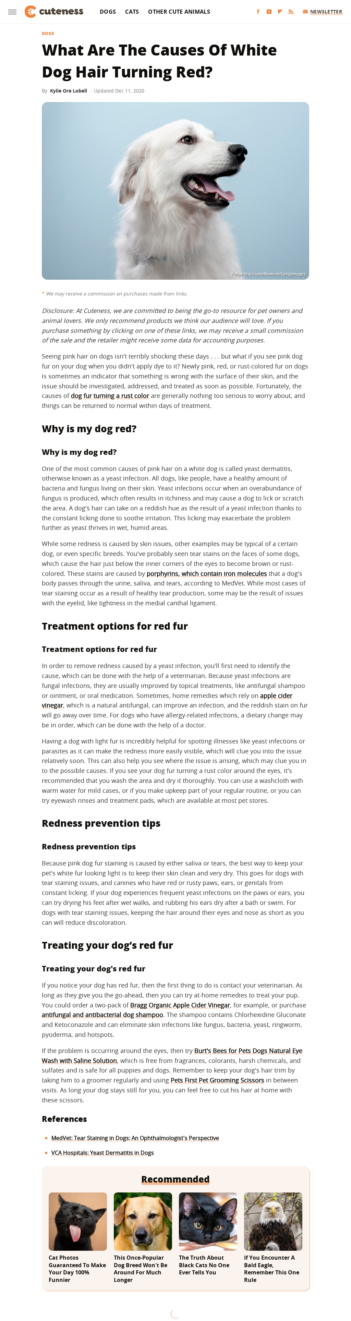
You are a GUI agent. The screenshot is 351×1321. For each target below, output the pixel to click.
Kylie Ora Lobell (68, 90)
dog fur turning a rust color (110, 395)
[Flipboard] (280, 12)
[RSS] (291, 12)
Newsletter (326, 11)
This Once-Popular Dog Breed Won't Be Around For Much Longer (140, 1269)
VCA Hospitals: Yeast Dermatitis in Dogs (102, 1152)
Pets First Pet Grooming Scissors (217, 1080)
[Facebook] (258, 12)
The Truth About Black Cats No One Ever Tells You (204, 1265)
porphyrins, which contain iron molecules (207, 573)
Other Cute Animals (179, 11)
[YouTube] (269, 12)
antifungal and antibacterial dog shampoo (102, 1014)
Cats (132, 11)
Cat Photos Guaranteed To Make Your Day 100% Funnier (77, 1269)
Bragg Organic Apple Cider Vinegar (180, 1005)
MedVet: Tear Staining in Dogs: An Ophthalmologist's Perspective (135, 1138)
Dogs (108, 11)
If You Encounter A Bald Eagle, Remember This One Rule (271, 1269)
